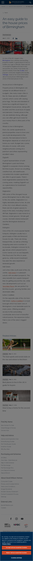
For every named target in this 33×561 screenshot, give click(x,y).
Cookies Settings (16, 557)
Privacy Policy (6, 544)
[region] (16, 546)
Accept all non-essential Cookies (16, 547)
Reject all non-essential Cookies (16, 552)
